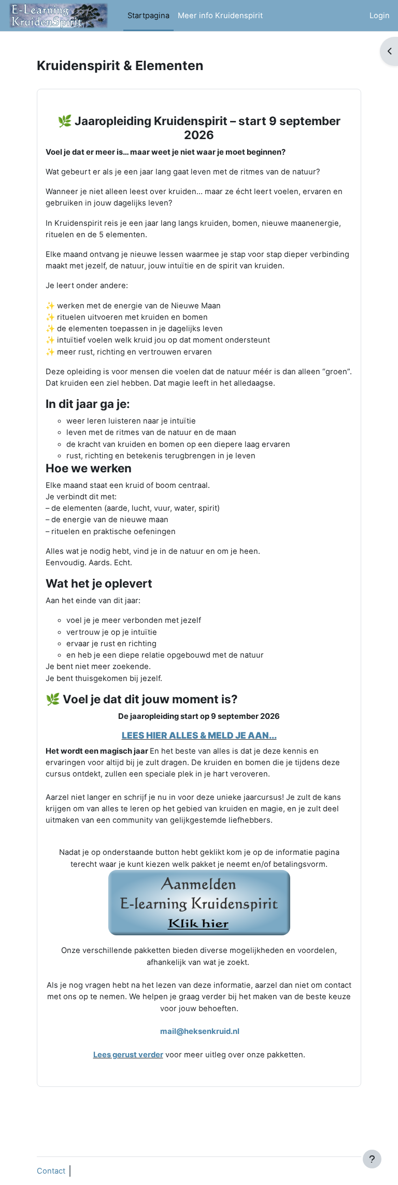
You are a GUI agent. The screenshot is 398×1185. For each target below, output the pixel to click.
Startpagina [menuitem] (148, 15)
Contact (51, 1171)
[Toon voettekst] (372, 1159)
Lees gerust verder (128, 1054)
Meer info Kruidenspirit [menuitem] (220, 15)
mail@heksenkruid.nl (199, 1031)
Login (379, 15)
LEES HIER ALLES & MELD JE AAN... (199, 735)
